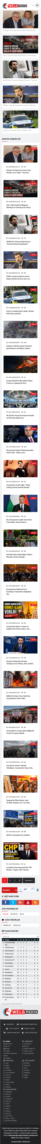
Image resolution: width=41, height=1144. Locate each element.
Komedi (26, 1070)
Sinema (7, 1077)
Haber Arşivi (28, 1051)
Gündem (27, 1063)
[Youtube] (28, 902)
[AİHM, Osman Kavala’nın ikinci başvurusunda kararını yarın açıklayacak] (20, 260)
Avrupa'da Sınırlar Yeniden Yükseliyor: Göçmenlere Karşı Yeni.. (19, 766)
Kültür (7, 1085)
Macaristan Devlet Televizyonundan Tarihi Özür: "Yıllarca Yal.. (19, 451)
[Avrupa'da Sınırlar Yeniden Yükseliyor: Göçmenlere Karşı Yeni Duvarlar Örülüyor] (20, 749)
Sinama (7, 1087)
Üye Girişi (8, 1044)
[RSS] (35, 902)
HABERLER (7, 925)
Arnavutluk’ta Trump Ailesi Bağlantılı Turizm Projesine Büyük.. (20, 732)
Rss (6, 1056)
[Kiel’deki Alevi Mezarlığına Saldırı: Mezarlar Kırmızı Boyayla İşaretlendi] (20, 538)
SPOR (7, 1104)
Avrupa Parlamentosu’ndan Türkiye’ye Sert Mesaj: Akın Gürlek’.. (20, 662)
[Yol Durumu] (37, 890)
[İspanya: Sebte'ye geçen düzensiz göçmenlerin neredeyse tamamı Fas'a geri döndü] (20, 329)
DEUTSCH (8, 1116)
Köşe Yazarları (29, 1053)
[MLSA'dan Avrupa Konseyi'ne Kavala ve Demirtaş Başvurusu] (20, 399)
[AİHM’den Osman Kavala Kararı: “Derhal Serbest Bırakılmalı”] (20, 224)
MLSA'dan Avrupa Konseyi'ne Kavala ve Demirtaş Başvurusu (20, 416)
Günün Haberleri (29, 1049)
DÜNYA (7, 1097)
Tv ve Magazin (10, 1073)
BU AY (22, 914)
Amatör (8, 1075)
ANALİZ (8, 1113)
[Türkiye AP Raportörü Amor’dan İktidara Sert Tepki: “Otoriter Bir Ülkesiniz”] (20, 154)
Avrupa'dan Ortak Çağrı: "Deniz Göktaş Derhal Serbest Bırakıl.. (18, 486)
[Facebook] (5, 902)
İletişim (8, 1058)
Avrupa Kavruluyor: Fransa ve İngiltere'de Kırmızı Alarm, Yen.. (18, 627)
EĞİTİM (7, 1106)
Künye (7, 1049)
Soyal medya (9, 1082)
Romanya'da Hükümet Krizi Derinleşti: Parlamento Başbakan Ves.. (18, 591)
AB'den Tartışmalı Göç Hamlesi (18, 835)
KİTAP (7, 1109)
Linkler (7, 1051)
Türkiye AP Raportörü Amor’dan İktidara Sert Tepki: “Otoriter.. (18, 171)
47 (20, 880)
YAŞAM (7, 1111)
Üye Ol (7, 1046)
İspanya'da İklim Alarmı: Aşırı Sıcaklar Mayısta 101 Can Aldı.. (18, 801)
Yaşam (7, 1080)
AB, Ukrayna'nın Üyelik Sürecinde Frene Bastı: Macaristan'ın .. (19, 521)
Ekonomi (27, 1065)
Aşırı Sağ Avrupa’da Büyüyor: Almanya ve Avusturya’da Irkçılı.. (18, 206)
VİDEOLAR (16, 925)
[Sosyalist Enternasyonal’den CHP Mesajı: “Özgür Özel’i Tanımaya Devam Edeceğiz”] (20, 851)
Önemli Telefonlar (11, 1053)
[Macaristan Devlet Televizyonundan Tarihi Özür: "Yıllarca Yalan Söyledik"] (20, 433)
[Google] (20, 902)
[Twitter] (13, 902)
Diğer (26, 1077)
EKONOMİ (8, 1099)
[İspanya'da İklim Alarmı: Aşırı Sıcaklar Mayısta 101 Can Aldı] (20, 784)
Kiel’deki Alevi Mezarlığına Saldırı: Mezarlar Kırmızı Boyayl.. (19, 555)
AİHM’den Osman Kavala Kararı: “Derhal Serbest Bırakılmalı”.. (18, 243)
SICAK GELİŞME (11, 1121)
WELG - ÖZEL (10, 1118)
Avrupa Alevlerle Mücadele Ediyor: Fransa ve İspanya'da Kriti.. (19, 382)
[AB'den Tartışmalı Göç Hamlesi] (20, 818)
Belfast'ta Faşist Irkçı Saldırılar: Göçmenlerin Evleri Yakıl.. (18, 697)
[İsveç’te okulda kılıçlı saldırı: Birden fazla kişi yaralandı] (20, 294)
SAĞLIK (8, 1101)
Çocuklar (8, 1070)
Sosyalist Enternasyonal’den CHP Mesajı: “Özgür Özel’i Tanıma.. (19, 868)
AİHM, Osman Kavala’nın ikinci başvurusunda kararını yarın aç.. (18, 277)
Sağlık (7, 1068)
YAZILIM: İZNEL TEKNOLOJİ (20, 1142)
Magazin (27, 1073)
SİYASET (8, 1094)
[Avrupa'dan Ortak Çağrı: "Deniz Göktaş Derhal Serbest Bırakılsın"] (20, 468)
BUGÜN (5, 914)
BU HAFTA (14, 914)
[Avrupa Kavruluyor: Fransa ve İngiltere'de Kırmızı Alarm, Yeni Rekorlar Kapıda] (20, 610)
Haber (7, 1065)
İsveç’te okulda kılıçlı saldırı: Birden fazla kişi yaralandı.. (20, 312)
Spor (7, 1063)
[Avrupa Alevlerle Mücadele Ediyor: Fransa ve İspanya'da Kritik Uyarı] (20, 364)
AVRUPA (34, 148)
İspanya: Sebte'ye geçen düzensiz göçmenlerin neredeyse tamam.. (19, 347)
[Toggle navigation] (37, 5)
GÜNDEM (8, 1092)
